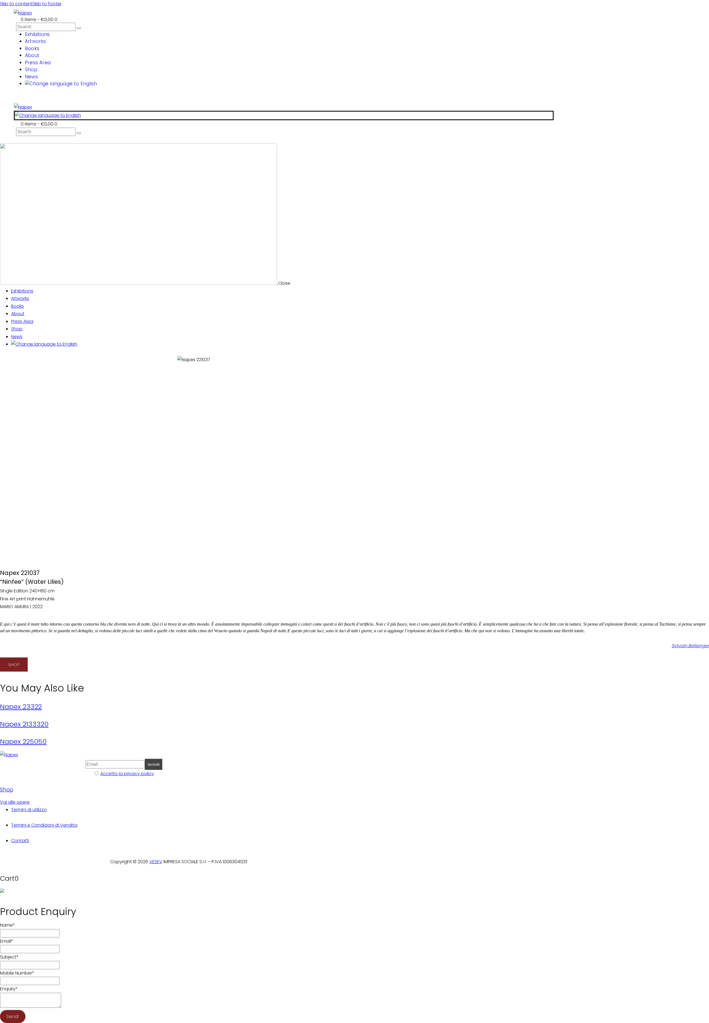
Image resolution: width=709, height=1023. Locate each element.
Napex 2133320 (24, 724)
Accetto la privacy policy (127, 773)
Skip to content (16, 4)
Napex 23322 (21, 706)
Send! (12, 1016)
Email (6, 941)
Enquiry (9, 989)
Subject (9, 957)
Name (7, 925)
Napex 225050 (23, 741)
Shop (6, 789)
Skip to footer (47, 4)
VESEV (155, 862)
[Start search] (79, 28)
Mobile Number (17, 973)
